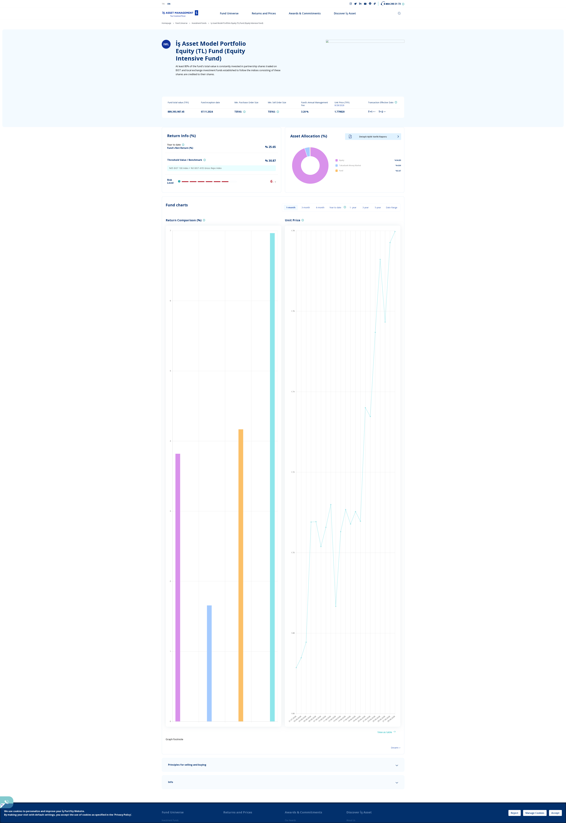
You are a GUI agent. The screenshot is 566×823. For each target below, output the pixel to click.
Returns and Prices (264, 13)
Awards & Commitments (305, 13)
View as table (384, 732)
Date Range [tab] (391, 207)
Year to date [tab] (335, 207)
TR (163, 3)
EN (169, 3)
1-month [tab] (290, 207)
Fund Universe (229, 13)
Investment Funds (199, 23)
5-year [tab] (378, 207)
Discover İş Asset (345, 13)
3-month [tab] (306, 207)
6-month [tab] (320, 207)
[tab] (283, 765)
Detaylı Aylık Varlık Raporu (373, 136)
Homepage (166, 23)
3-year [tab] (366, 207)
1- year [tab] (353, 207)
